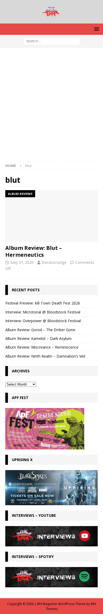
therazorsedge (54, 262)
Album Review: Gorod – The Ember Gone (40, 329)
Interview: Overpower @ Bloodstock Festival (43, 320)
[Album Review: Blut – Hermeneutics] (51, 216)
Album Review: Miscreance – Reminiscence (41, 347)
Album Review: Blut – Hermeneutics (33, 251)
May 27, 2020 (22, 262)
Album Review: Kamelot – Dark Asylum (38, 338)
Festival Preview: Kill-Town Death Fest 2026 (42, 303)
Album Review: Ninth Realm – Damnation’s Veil (45, 356)
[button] (96, 29)
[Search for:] (51, 40)
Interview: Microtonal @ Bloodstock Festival (42, 312)
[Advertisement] (51, 107)
